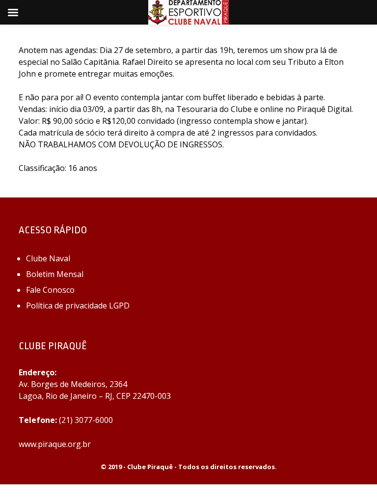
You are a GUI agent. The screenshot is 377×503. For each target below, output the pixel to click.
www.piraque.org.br (55, 444)
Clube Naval (48, 258)
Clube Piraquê (150, 466)
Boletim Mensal (54, 274)
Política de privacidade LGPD (78, 305)
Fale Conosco (50, 289)
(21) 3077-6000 (86, 420)
